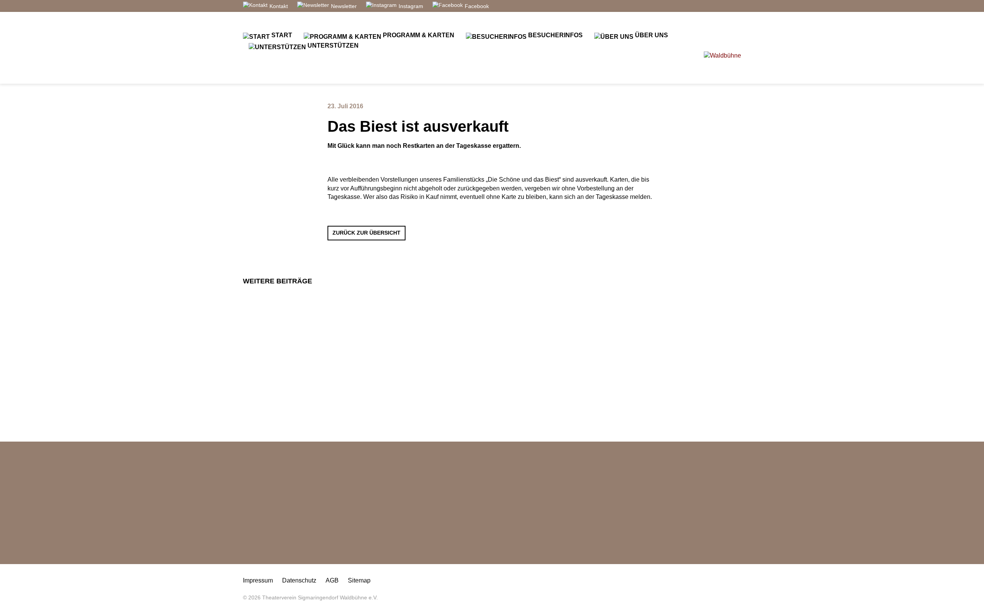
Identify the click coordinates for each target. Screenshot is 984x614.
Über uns (650, 35)
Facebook (477, 6)
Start (281, 35)
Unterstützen (332, 45)
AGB (332, 580)
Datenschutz (299, 580)
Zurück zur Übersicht (366, 233)
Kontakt (278, 6)
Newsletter (344, 6)
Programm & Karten (417, 35)
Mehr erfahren (377, 378)
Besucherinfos (555, 35)
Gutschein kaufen (275, 551)
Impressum (258, 580)
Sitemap (359, 580)
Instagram (411, 6)
